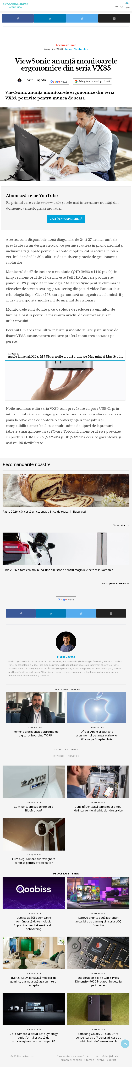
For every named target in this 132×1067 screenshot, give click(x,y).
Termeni (70, 1059)
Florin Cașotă (34, 80)
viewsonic (73, 755)
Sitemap (89, 1059)
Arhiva (100, 1059)
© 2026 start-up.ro (22, 1056)
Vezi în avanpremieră (66, 218)
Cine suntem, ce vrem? (71, 1056)
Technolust (81, 49)
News (68, 49)
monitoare (59, 755)
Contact (111, 1059)
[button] (117, 7)
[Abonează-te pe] (59, 82)
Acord (102, 1056)
